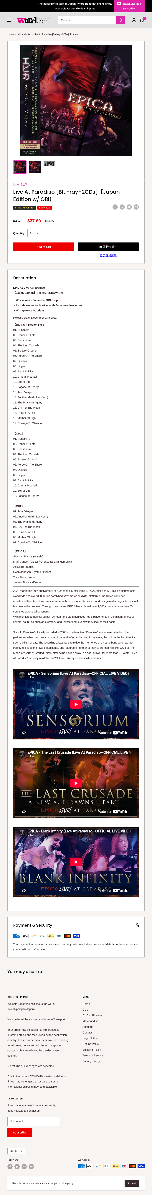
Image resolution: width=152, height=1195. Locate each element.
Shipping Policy (91, 1049)
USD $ (12, 1151)
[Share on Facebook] (115, 207)
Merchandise (90, 1021)
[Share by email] (136, 207)
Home (10, 34)
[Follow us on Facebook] (10, 1166)
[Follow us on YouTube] (31, 1166)
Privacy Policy (91, 1061)
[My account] (134, 20)
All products (23, 34)
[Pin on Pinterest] (122, 207)
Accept (132, 1183)
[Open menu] (9, 20)
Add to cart (44, 246)
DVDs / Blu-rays (92, 1015)
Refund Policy (90, 1043)
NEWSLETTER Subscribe (132, 6)
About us (87, 1026)
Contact (87, 1032)
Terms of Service (92, 1055)
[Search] (120, 20)
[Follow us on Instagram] (24, 1166)
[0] (141, 20)
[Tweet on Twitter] (129, 207)
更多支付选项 (108, 255)
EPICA (20, 184)
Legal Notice (90, 1038)
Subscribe (19, 1132)
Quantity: (19, 233)
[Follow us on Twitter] (17, 1166)
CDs (85, 1009)
